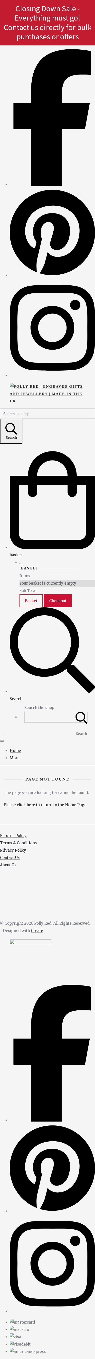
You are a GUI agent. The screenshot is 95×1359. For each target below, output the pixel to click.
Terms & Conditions (18, 843)
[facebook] (52, 184)
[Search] (82, 717)
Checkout (57, 601)
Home (15, 750)
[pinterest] (52, 275)
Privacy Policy (13, 850)
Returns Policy (13, 835)
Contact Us (10, 857)
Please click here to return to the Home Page (45, 805)
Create (37, 930)
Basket (31, 601)
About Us (8, 865)
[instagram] (52, 375)
